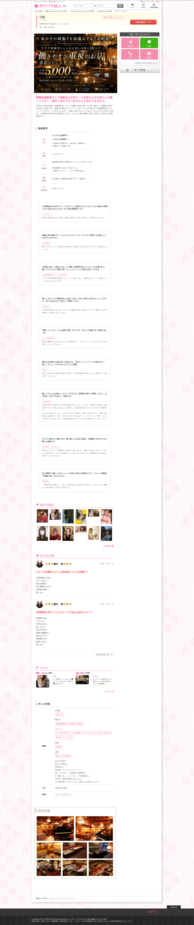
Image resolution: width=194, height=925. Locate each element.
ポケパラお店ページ (63, 794)
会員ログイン (153, 912)
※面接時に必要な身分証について (146, 63)
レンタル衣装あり (49, 338)
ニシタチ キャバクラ (68, 898)
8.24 (54, 676)
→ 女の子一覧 (108, 546)
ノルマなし (47, 214)
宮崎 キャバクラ (54, 898)
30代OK (46, 447)
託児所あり (47, 402)
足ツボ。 (96, 676)
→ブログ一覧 (109, 691)
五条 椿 (79, 673)
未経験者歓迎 (47, 275)
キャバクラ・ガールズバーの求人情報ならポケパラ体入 (87, 919)
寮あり (45, 370)
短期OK (45, 481)
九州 (64, 6)
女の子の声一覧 (102, 655)
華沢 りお (40, 673)
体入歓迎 (46, 243)
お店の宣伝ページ (143, 22)
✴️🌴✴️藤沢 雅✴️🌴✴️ (58, 564)
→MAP (90, 162)
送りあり (46, 306)
